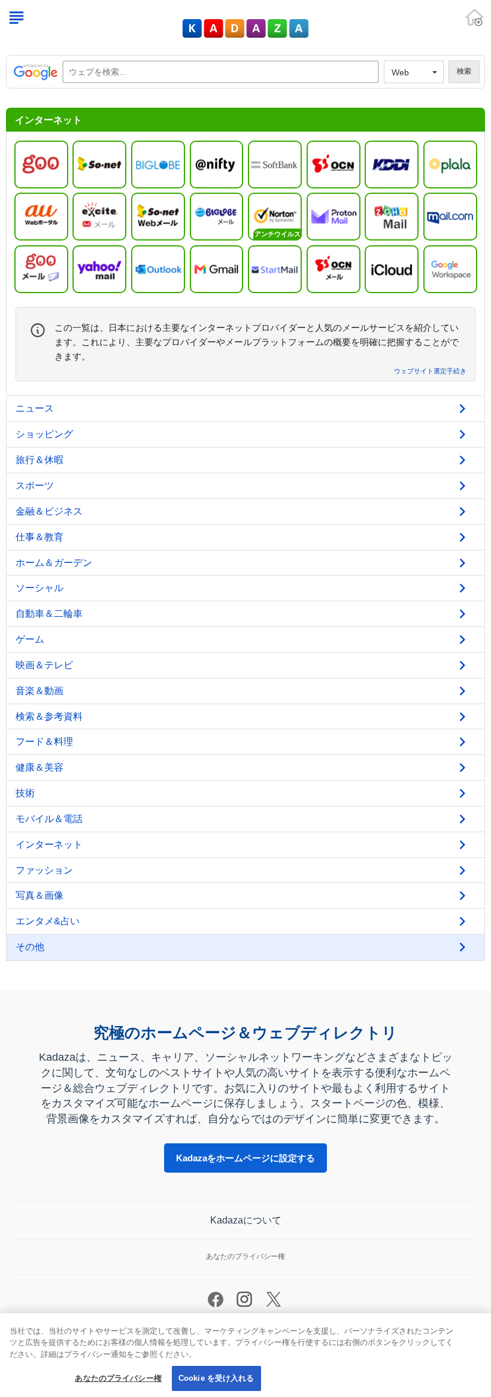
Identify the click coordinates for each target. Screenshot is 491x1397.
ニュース (35, 408)
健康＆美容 (39, 767)
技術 (25, 793)
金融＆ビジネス (49, 511)
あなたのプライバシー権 (118, 1378)
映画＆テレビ (44, 665)
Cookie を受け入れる (216, 1378)
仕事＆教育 (39, 537)
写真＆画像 (39, 895)
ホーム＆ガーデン (54, 563)
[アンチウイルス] (275, 216)
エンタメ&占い (48, 921)
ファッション (44, 870)
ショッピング (44, 434)
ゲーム (30, 639)
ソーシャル (39, 588)
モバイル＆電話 (49, 819)
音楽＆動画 (39, 691)
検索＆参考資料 (49, 716)
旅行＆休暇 (39, 460)
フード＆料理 (44, 741)
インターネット (49, 844)
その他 (30, 947)
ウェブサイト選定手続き (430, 371)
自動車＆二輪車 (49, 613)
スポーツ (35, 485)
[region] (245, 1355)
